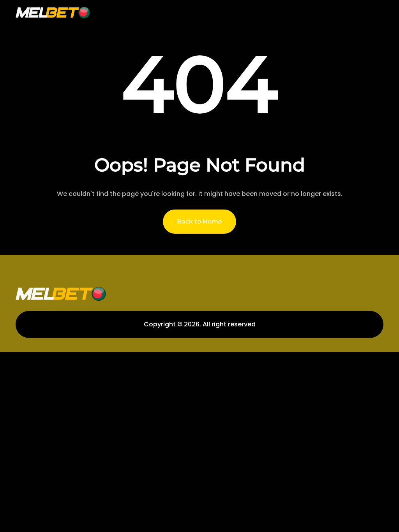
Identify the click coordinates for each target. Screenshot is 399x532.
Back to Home (199, 221)
